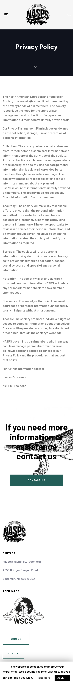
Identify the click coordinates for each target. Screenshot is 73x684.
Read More (43, 677)
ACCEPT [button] (62, 677)
